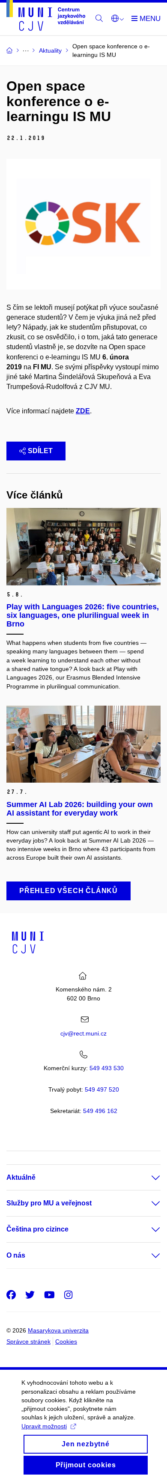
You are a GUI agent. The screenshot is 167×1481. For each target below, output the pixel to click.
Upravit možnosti (44, 1426)
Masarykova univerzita (58, 1330)
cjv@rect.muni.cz (83, 1033)
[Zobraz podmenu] (147, 1177)
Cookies (66, 1341)
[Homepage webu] (45, 17)
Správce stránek (28, 1341)
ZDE (83, 411)
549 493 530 (106, 1068)
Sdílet (40, 450)
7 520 (102, 1089)
